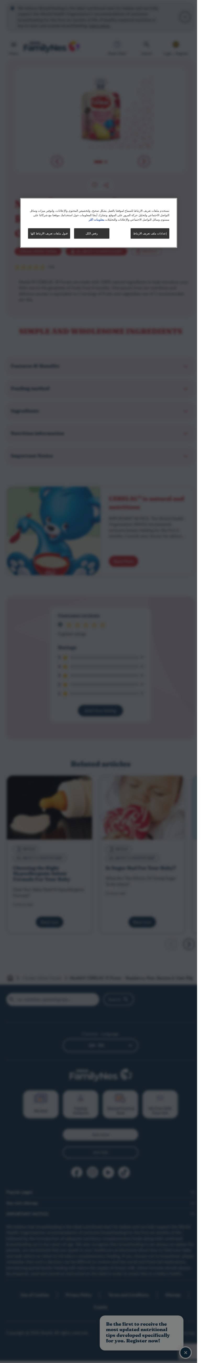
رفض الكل (92, 233)
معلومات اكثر (96, 219)
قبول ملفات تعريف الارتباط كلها (49, 233)
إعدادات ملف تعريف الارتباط (150, 233)
